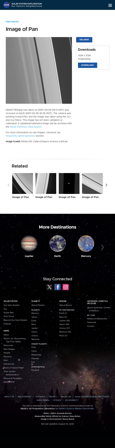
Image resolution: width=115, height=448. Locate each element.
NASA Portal (43, 400)
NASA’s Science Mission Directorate (76, 409)
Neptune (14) (65, 332)
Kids (6, 360)
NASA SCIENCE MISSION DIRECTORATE (92, 397)
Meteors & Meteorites (97, 319)
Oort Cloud (9, 316)
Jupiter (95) (64, 321)
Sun (5, 309)
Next (106, 185)
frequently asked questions (20, 136)
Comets (90, 326)
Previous (8, 185)
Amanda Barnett (64, 413)
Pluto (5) (63, 336)
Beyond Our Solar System (15, 320)
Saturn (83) (64, 324)
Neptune (35, 339)
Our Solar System (11, 305)
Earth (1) (63, 313)
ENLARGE (84, 40)
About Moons (65, 305)
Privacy (53, 397)
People (7, 353)
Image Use (66, 397)
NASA (7, 4)
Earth (57, 256)
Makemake (36, 355)
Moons (62, 301)
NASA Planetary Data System (26, 127)
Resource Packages (13, 378)
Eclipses (7, 324)
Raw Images (12, 22)
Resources (8, 345)
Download (87, 65)
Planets (35, 301)
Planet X (35, 370)
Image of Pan (20, 197)
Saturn (34, 332)
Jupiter (29, 256)
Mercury (86, 256)
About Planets (37, 305)
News (6, 335)
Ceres (34, 351)
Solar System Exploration (27, 3)
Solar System (10, 301)
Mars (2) (63, 317)
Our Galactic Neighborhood (27, 6)
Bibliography (24, 397)
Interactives (9, 364)
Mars (33, 324)
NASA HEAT (9, 382)
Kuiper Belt (9, 313)
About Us (9, 397)
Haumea (35, 358)
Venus (34, 317)
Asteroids (91, 322)
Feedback (40, 397)
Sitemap (57, 400)
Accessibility (71, 400)
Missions (8, 357)
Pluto (33, 347)
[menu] (110, 5)
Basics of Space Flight (14, 368)
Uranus (34, 336)
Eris (33, 362)
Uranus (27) (64, 328)
